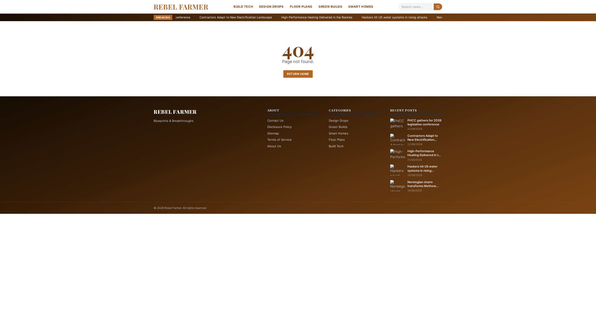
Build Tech (243, 6)
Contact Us (275, 120)
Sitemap (273, 133)
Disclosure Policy (279, 127)
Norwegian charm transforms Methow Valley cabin (421, 184)
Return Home (298, 74)
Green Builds (330, 6)
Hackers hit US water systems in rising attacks (365, 17)
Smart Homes (360, 6)
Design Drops (271, 6)
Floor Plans (301, 6)
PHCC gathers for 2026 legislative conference (424, 122)
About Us (274, 146)
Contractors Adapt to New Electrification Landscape (206, 17)
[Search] (438, 6)
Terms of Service (279, 139)
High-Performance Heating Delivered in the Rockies (287, 17)
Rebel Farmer (181, 6)
